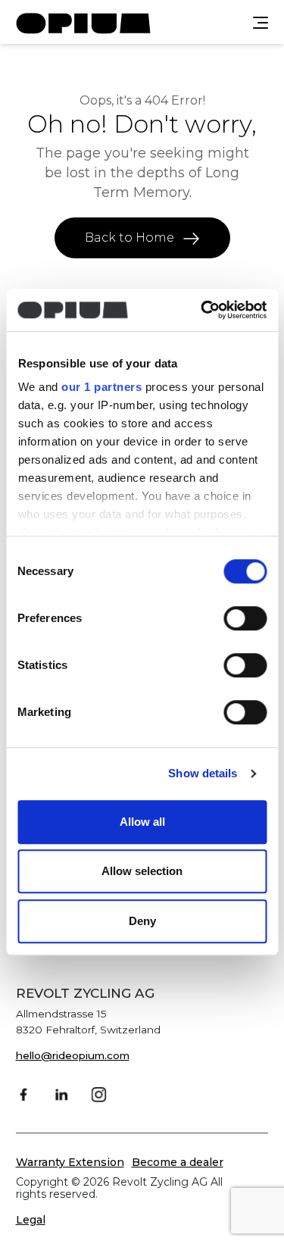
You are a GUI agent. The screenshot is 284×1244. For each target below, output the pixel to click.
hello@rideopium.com (73, 1055)
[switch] (245, 618)
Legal (30, 1220)
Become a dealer (177, 1162)
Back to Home (131, 237)
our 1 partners (101, 386)
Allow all (142, 821)
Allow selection (142, 870)
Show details (202, 773)
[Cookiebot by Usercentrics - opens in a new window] (202, 310)
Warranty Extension (70, 1162)
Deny (142, 920)
